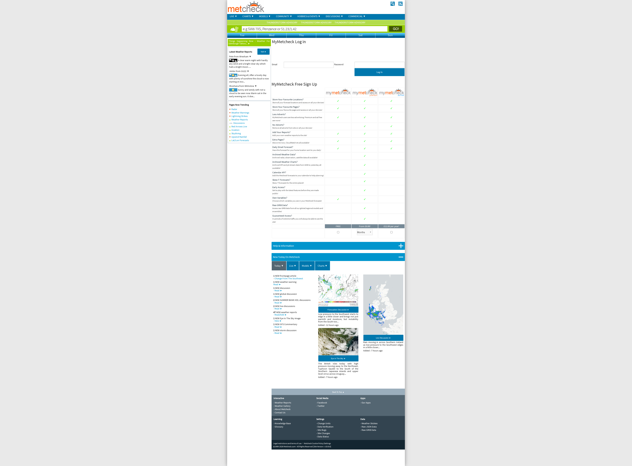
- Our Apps (365, 402)
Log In (379, 72)
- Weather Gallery (282, 405)
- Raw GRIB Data (368, 429)
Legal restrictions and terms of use (287, 443)
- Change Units (323, 423)
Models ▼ (307, 265)
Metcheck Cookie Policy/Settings (317, 443)
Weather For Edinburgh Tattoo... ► (249, 42)
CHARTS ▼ (248, 16)
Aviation (235, 129)
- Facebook (321, 402)
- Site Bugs (321, 429)
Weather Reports (239, 119)
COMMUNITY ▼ (284, 16)
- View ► (277, 320)
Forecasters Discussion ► (338, 309)
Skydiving (236, 133)
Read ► (277, 284)
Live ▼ (292, 265)
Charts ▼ (322, 265)
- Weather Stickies (369, 423)
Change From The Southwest (289, 278)
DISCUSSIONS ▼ (334, 16)
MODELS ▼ (265, 16)
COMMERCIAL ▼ (357, 16)
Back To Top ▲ (338, 392)
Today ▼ (279, 265)
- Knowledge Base (282, 423)
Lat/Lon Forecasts (240, 140)
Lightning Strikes (239, 116)
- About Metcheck (282, 409)
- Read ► (277, 290)
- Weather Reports (282, 402)
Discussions (239, 123)
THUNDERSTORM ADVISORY (282, 22)
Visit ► (263, 51)
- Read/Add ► (280, 314)
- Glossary (278, 426)
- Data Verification (324, 426)
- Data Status (322, 436)
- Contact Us (279, 412)
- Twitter (320, 405)
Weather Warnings (240, 112)
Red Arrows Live (239, 126)
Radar (234, 109)
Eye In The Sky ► (338, 358)
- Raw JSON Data (368, 426)
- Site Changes (323, 433)
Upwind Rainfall (239, 136)
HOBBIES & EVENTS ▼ (308, 16)
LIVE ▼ (233, 16)
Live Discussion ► (383, 337)
